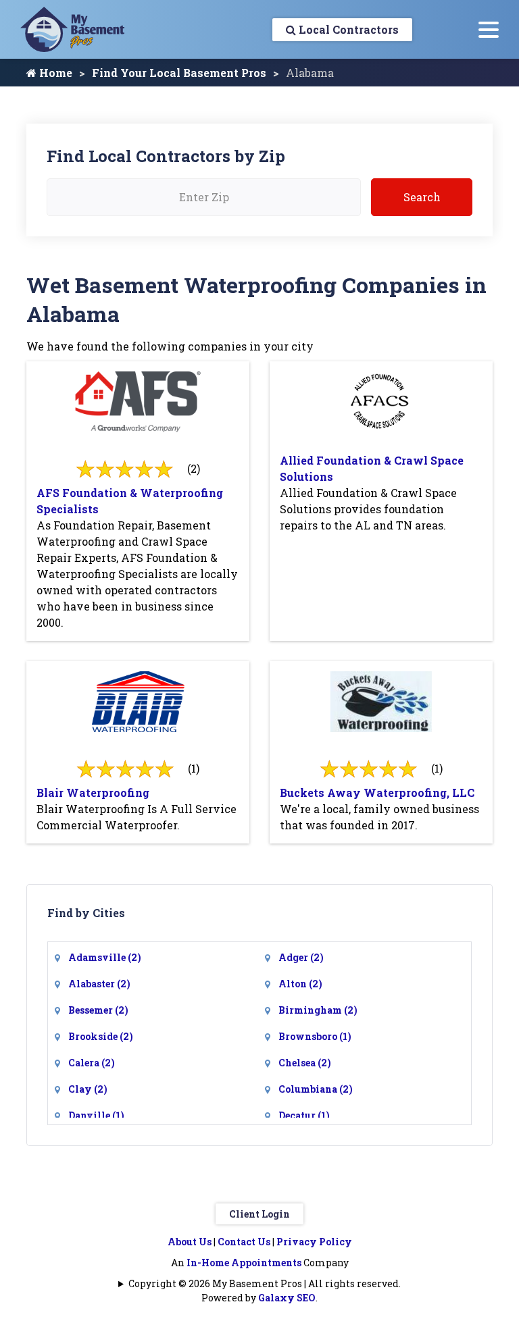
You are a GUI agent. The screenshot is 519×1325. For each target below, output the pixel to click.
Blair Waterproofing (92, 792)
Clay (87, 1089)
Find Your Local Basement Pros (179, 73)
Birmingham (317, 1010)
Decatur (304, 1115)
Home (54, 73)
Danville (96, 1115)
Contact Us (244, 1241)
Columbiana (315, 1089)
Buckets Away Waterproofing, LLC (377, 792)
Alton (300, 983)
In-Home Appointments (244, 1262)
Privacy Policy (314, 1241)
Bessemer (98, 1010)
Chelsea (304, 1062)
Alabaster (99, 983)
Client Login (259, 1213)
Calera (91, 1062)
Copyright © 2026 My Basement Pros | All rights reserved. (264, 1283)
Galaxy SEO (287, 1297)
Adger (301, 957)
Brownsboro (314, 1036)
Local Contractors (347, 29)
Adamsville (104, 957)
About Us (190, 1241)
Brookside (100, 1036)
